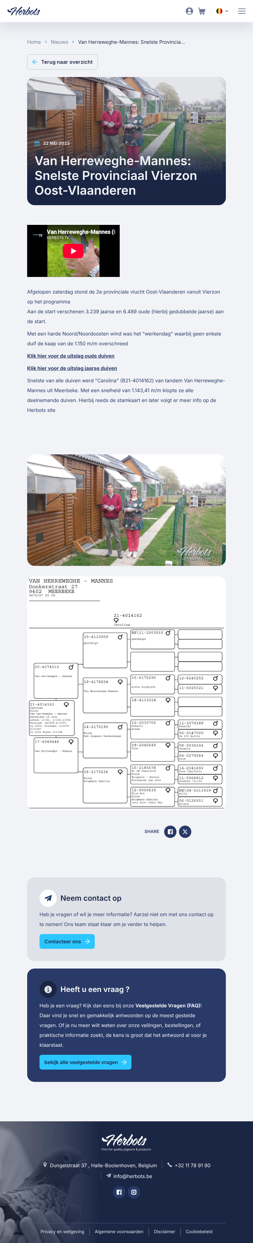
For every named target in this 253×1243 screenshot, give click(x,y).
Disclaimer (164, 1231)
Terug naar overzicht (67, 62)
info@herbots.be (133, 1176)
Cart (201, 11)
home (34, 42)
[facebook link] (119, 1192)
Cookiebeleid (199, 1231)
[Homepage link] (27, 11)
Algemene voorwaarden (119, 1231)
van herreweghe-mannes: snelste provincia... (131, 42)
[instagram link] (134, 1192)
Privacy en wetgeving (62, 1231)
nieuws (59, 42)
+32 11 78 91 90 (192, 1165)
